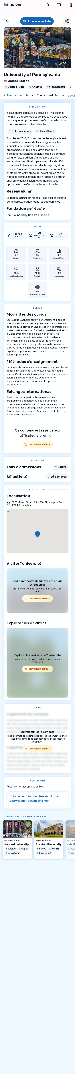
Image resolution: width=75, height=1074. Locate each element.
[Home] (12, 5)
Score (29, 95)
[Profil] (70, 5)
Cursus (41, 95)
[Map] (48, 5)
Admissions (56, 95)
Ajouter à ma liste (39, 21)
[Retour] (7, 21)
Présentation (13, 95)
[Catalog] (59, 5)
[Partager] (67, 21)
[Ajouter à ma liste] (28, 824)
